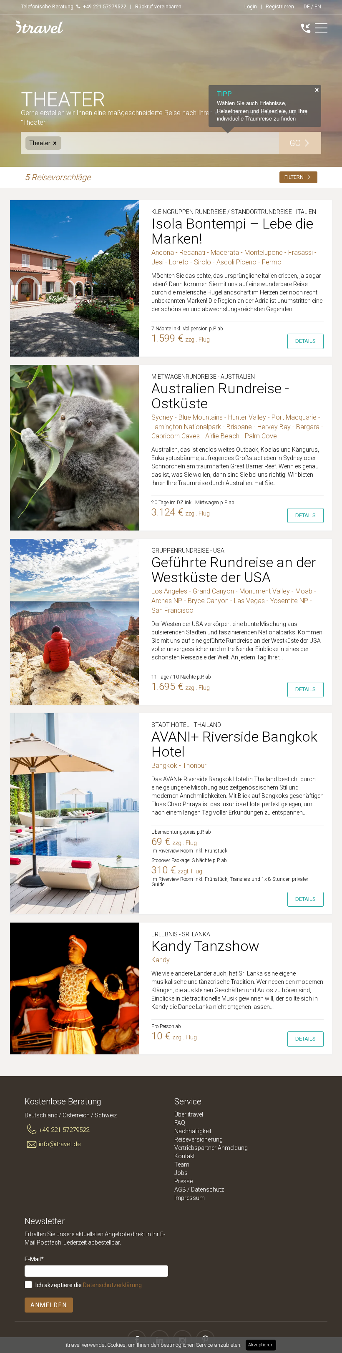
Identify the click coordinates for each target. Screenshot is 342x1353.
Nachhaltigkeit (192, 1131)
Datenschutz (207, 1189)
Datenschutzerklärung (112, 1285)
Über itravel (188, 1114)
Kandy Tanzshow (205, 946)
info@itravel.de (60, 1144)
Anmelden (48, 1305)
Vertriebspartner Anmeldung (211, 1147)
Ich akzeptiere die (88, 1285)
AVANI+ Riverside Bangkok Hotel (234, 744)
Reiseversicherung (198, 1139)
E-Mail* (34, 1259)
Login (250, 7)
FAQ (179, 1122)
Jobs (181, 1172)
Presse (183, 1181)
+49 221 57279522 (64, 1130)
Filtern (294, 177)
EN (317, 7)
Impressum (189, 1198)
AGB (180, 1189)
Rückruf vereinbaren (158, 7)
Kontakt (184, 1156)
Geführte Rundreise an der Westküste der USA (233, 570)
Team (181, 1164)
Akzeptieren (261, 1345)
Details (305, 341)
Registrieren (280, 7)
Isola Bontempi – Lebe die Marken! (232, 231)
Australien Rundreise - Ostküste (220, 396)
